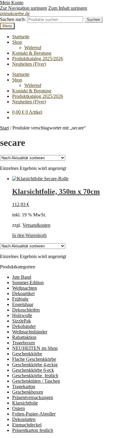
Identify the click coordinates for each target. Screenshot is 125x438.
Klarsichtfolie (25, 402)
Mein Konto (11, 2)
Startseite (20, 36)
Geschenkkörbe (27, 353)
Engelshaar (22, 304)
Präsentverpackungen (32, 397)
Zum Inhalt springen (67, 8)
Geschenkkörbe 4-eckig (35, 364)
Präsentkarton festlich (32, 430)
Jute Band (21, 277)
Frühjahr (20, 299)
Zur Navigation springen (23, 8)
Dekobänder (24, 326)
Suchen (93, 19)
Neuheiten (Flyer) (29, 64)
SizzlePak (21, 320)
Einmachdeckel (27, 424)
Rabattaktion (24, 337)
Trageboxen (23, 342)
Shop (17, 42)
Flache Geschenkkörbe (34, 359)
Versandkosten (36, 225)
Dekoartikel (23, 293)
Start (4, 127)
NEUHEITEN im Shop (35, 348)
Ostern (18, 408)
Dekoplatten (23, 419)
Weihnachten (24, 288)
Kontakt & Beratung (31, 53)
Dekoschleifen (26, 309)
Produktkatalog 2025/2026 (37, 58)
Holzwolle (22, 315)
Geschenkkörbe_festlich (35, 375)
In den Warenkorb (29, 235)
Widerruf (32, 47)
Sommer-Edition (28, 282)
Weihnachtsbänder (29, 331)
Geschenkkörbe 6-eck (33, 370)
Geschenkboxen (27, 392)
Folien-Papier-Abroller (34, 413)
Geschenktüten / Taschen (36, 381)
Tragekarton (23, 386)
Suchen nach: (13, 19)
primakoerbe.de (15, 13)
